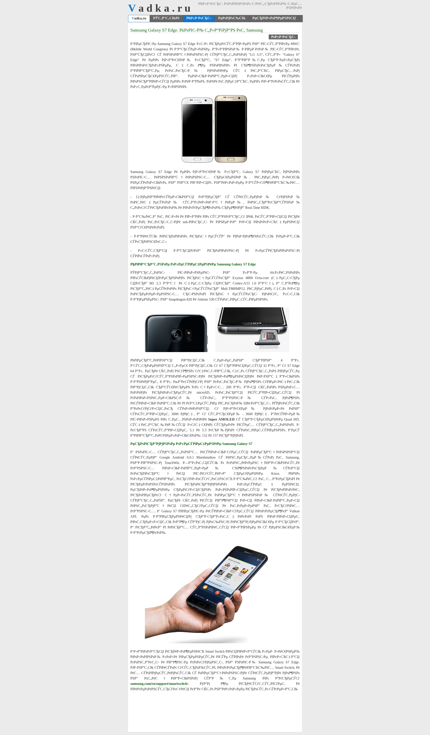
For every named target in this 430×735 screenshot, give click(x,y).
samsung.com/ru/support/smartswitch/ (159, 684)
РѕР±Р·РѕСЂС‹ (283, 37)
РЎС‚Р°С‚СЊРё (166, 18)
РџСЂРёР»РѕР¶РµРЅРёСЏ (274, 18)
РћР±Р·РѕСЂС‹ (198, 18)
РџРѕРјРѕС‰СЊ (231, 18)
